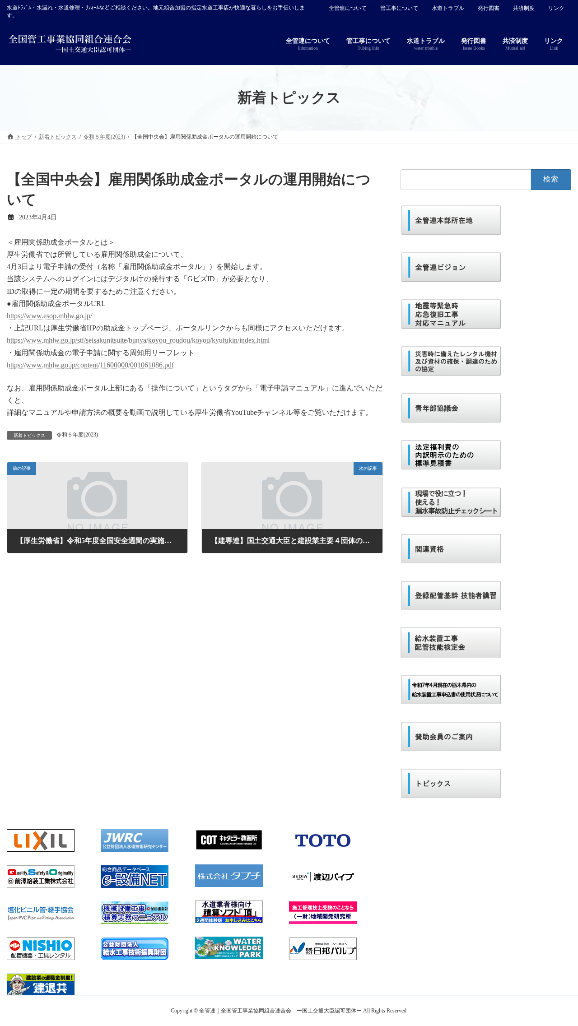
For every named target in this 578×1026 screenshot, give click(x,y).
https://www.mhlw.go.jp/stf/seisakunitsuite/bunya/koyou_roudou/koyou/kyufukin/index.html (138, 340)
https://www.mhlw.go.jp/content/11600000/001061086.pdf (90, 365)
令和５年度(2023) (77, 435)
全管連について (348, 8)
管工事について (399, 8)
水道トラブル (448, 8)
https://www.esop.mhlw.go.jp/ (49, 316)
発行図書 (488, 8)
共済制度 (524, 8)
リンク (556, 8)
